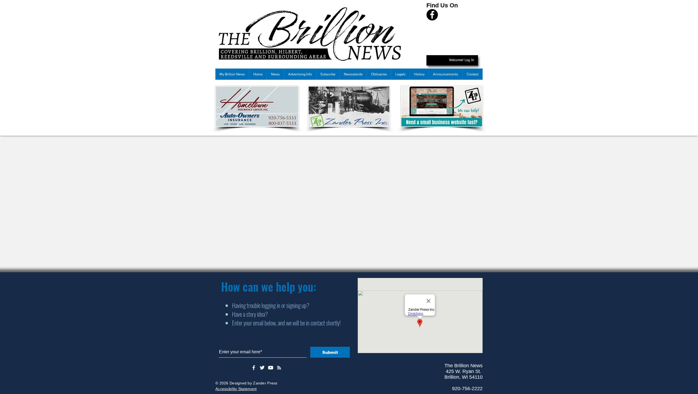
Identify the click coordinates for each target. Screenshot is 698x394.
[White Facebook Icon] (254, 368)
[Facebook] (432, 14)
